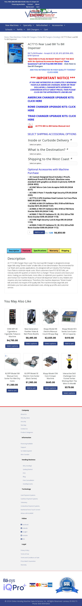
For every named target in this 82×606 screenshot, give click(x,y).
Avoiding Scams (28, 484)
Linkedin (25, 528)
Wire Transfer (25, 454)
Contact (30, 4)
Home (6, 37)
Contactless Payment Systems (30, 506)
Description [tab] (14, 250)
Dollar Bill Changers (29, 37)
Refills (20, 29)
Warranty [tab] (54, 250)
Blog (24, 477)
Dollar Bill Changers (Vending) (49, 37)
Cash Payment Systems (28, 495)
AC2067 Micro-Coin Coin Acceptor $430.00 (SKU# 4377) (50, 188)
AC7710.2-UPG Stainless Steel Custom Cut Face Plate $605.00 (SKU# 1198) (52, 199)
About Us (23, 414)
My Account (30, 7)
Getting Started (27, 469)
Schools (8, 29)
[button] (22, 46)
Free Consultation (28, 480)
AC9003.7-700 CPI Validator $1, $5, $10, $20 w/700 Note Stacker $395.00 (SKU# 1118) (51, 215)
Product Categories (27, 432)
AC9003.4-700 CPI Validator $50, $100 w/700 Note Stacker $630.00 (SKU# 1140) (51, 210)
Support (23, 447)
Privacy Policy (25, 550)
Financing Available (18, 4)
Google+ (25, 532)
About (37, 4)
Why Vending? (27, 466)
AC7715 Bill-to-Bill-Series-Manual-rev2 (52, 126)
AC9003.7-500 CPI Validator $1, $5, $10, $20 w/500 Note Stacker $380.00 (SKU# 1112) (51, 226)
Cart (37, 7)
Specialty (27, 25)
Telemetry (24, 502)
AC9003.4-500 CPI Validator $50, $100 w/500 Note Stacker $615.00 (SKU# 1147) (51, 204)
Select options (12, 346)
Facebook (25, 524)
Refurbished (42, 25)
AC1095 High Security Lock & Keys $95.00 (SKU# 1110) (50, 221)
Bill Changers (33, 29)
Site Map (23, 425)
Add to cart (39, 232)
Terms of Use (25, 554)
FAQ (24, 473)
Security (23, 421)
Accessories (57, 25)
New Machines (12, 25)
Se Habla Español (26, 451)
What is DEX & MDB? (27, 513)
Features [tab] (26, 250)
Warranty (23, 565)
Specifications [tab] (40, 250)
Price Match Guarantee (28, 561)
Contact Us (24, 429)
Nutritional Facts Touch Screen (30, 510)
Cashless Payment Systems (29, 499)
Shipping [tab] (65, 250)
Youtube (25, 535)
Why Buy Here (25, 418)
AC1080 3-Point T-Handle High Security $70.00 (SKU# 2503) (52, 194)
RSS (23, 539)
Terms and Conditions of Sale (30, 558)
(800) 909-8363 (16, 2)
